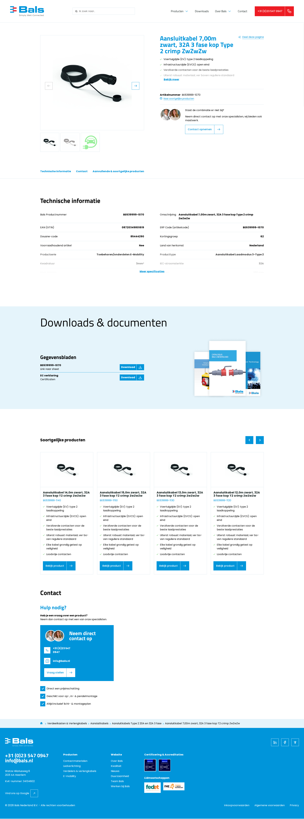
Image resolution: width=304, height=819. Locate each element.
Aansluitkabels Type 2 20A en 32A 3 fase (137, 723)
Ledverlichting (72, 766)
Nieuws (115, 771)
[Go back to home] (27, 11)
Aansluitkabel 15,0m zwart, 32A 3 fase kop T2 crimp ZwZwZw (123, 494)
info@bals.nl (61, 661)
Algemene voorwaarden (269, 805)
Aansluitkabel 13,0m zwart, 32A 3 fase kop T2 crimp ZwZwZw (180, 494)
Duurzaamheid (120, 776)
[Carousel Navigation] (254, 440)
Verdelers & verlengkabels (79, 771)
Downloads (202, 11)
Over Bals (220, 11)
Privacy (294, 805)
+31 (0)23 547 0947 (61, 650)
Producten (177, 11)
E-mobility (69, 776)
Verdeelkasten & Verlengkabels (67, 723)
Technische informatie (55, 171)
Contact (242, 11)
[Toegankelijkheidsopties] (295, 742)
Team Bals (117, 781)
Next (135, 86)
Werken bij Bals (120, 786)
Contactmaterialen (75, 761)
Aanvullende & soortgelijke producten (118, 171)
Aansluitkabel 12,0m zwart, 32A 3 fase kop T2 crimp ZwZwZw (236, 494)
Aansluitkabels (99, 723)
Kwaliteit (116, 766)
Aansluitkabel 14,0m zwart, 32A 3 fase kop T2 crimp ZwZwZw (66, 494)
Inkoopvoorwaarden (236, 805)
